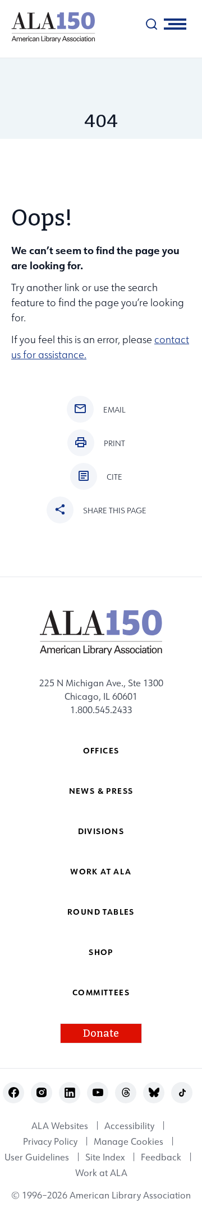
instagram (41, 1092)
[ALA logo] (47, 27)
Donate (101, 1033)
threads (126, 1092)
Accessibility (129, 1125)
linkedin (70, 1092)
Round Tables (101, 911)
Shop (101, 952)
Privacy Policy (50, 1141)
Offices (101, 750)
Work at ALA (100, 871)
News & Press (101, 790)
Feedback (161, 1157)
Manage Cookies (128, 1141)
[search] (151, 24)
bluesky (154, 1092)
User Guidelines (36, 1157)
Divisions (101, 831)
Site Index (105, 1157)
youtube (98, 1092)
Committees (101, 992)
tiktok (182, 1092)
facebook (13, 1092)
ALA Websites (59, 1125)
